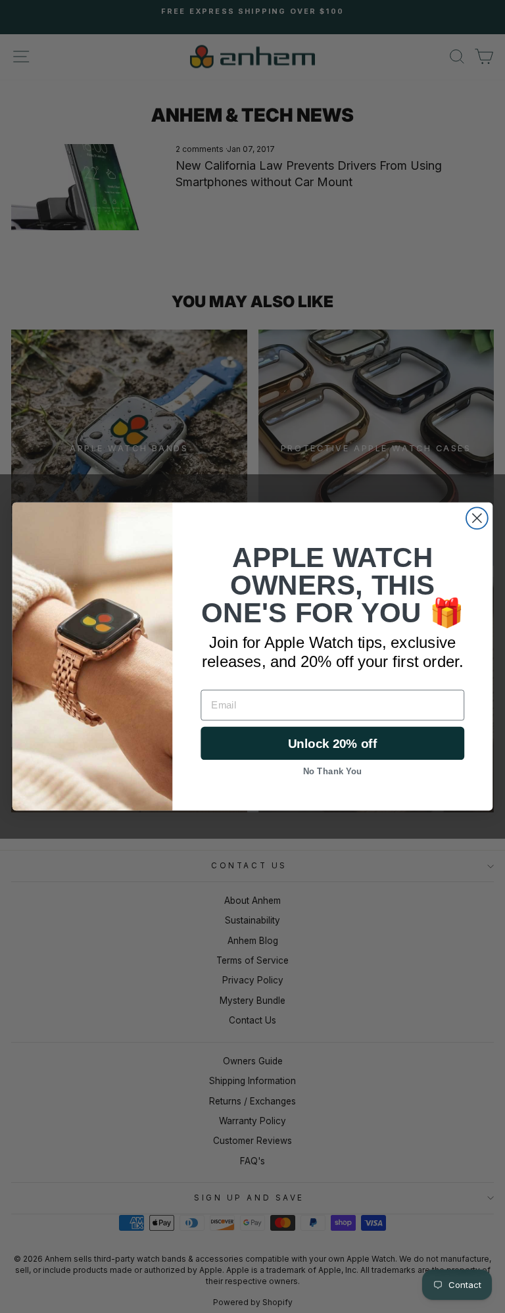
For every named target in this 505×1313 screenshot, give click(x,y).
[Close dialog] (477, 518)
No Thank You (332, 771)
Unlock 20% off (332, 743)
